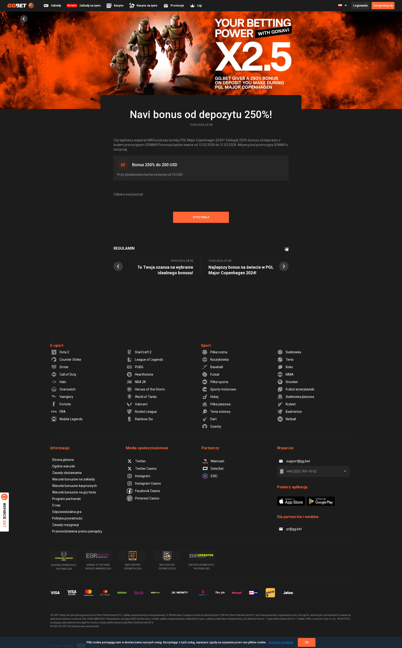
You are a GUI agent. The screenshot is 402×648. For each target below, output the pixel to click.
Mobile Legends (71, 419)
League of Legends (149, 359)
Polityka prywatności (67, 518)
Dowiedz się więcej (281, 642)
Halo (63, 382)
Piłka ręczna (219, 382)
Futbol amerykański (300, 389)
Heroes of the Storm (150, 389)
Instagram (142, 476)
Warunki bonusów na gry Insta (74, 492)
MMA (290, 374)
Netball (291, 419)
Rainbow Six (144, 419)
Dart (213, 419)
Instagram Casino (148, 483)
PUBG (139, 367)
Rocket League (146, 411)
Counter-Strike (70, 359)
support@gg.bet (298, 461)
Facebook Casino (147, 491)
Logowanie (360, 5)
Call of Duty (68, 374)
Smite (64, 367)
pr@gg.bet (294, 529)
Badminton (294, 411)
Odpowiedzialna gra (66, 512)
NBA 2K (140, 382)
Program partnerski (66, 499)
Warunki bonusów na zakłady (73, 479)
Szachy (215, 426)
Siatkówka (293, 352)
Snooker (292, 382)
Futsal (214, 374)
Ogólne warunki (63, 466)
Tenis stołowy (220, 411)
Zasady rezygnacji (65, 525)
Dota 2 (64, 352)
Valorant (141, 404)
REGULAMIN (124, 248)
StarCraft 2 (143, 352)
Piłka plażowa (220, 404)
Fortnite (65, 404)
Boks (289, 367)
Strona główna (63, 460)
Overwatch (68, 389)
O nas (56, 505)
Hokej (214, 397)
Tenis (290, 359)
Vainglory (66, 397)
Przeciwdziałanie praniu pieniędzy (77, 531)
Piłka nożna (218, 352)
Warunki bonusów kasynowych (74, 486)
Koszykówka (219, 359)
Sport (206, 345)
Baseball (216, 367)
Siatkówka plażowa (300, 397)
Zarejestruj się (383, 5)
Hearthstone (144, 374)
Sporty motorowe (223, 389)
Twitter (140, 461)
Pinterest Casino (147, 498)
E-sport (56, 345)
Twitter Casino (146, 468)
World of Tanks (146, 397)
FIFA (63, 411)
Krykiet (291, 404)
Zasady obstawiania (67, 473)
